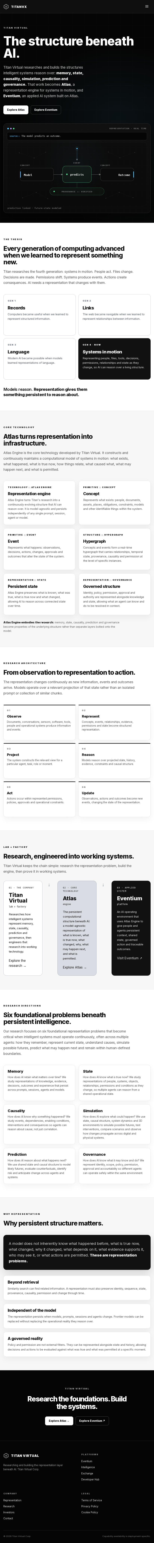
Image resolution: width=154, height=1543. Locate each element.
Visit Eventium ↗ (129, 958)
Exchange (87, 1473)
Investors (8, 1512)
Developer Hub (90, 1479)
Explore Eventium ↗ (92, 1420)
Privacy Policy (89, 1506)
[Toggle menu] (147, 7)
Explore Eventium (45, 109)
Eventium (86, 1461)
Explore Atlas (16, 109)
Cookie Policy (89, 1512)
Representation (12, 1500)
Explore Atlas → (75, 967)
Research (9, 1506)
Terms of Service (91, 1500)
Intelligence (88, 1467)
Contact (8, 1518)
